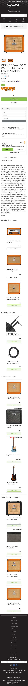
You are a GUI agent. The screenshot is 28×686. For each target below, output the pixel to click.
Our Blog (14, 634)
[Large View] (3, 60)
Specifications (13, 157)
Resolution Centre (14, 626)
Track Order (14, 623)
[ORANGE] (14, 89)
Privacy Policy (14, 645)
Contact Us (14, 637)
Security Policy (14, 652)
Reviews (4, 160)
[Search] (25, 15)
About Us (14, 631)
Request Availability (14, 248)
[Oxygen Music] (14, 5)
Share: (3, 76)
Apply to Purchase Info (14, 152)
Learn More (20, 149)
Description (4, 157)
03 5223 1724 (15, 683)
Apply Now (7, 149)
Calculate (14, 121)
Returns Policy (14, 648)
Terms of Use (14, 642)
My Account (14, 620)
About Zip (14, 655)
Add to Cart (14, 99)
